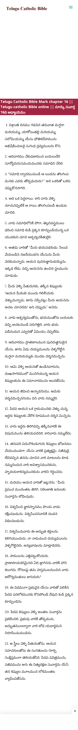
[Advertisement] (39, 60)
